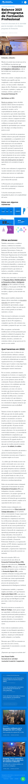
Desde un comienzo (7, 102)
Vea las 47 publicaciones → (10, 703)
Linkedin (16, 778)
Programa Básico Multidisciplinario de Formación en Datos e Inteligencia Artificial (13, 282)
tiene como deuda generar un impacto (12, 160)
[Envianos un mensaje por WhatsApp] (23, 779)
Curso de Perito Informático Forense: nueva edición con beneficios (14, 696)
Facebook (6, 778)
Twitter (11, 778)
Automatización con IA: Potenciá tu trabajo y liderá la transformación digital (13, 679)
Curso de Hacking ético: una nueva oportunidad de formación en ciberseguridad (13, 688)
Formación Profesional (8, 6)
